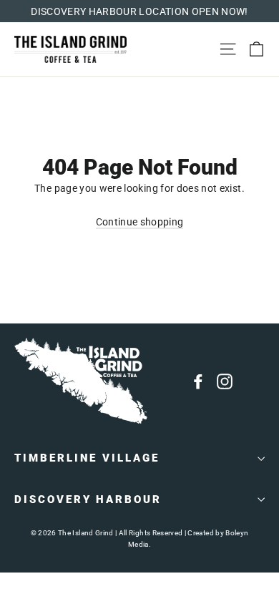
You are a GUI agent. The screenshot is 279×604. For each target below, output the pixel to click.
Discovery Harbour (88, 499)
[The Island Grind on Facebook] (198, 380)
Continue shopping (140, 222)
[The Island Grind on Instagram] (224, 380)
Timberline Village (87, 458)
